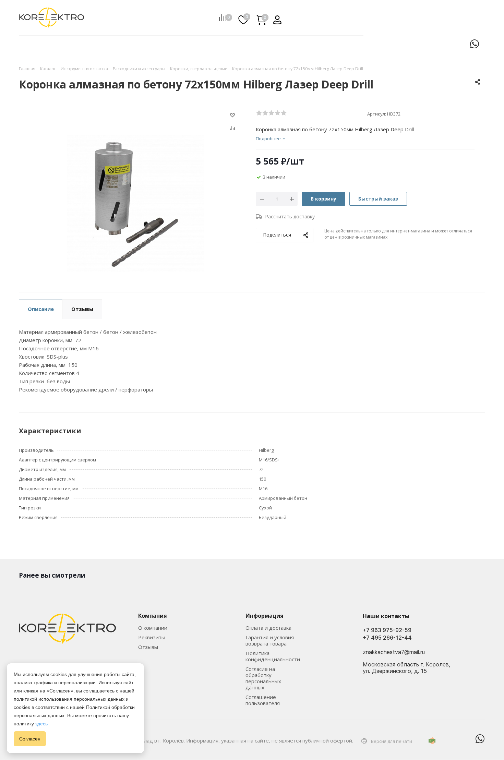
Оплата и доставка (268, 627)
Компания (152, 615)
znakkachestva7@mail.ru (394, 652)
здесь (41, 723)
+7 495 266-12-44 (387, 638)
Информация (264, 615)
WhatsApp (474, 44)
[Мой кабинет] (274, 17)
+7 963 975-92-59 (387, 630)
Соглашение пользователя (262, 700)
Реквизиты (151, 637)
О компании (152, 627)
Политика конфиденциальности (272, 656)
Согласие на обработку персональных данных (263, 678)
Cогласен (29, 738)
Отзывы (148, 646)
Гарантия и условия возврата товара (269, 640)
